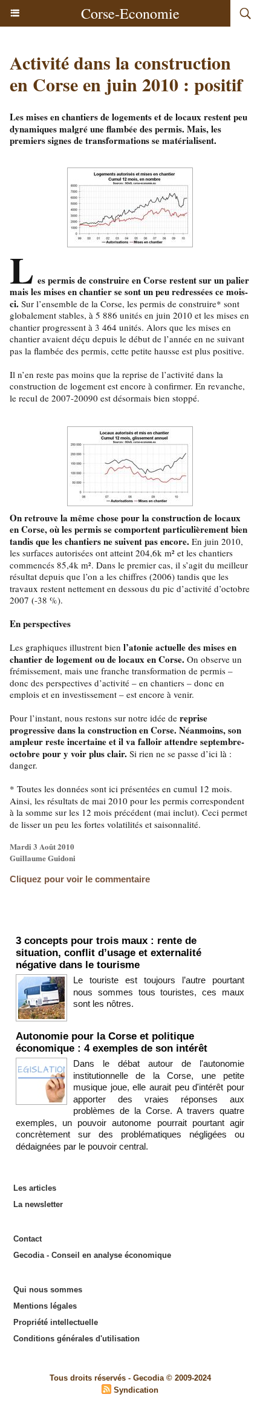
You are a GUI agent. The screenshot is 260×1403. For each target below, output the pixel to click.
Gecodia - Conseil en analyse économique (92, 1255)
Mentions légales (45, 1305)
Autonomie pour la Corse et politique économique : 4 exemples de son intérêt (111, 1042)
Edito (130, 922)
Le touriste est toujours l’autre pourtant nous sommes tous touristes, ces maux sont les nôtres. (158, 992)
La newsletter (38, 1204)
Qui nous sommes (47, 1289)
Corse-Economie (130, 13)
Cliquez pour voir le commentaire (80, 879)
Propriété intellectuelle (55, 1322)
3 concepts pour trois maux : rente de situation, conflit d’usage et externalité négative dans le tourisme (108, 953)
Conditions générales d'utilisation (76, 1338)
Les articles (34, 1188)
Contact (27, 1238)
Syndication (136, 1390)
